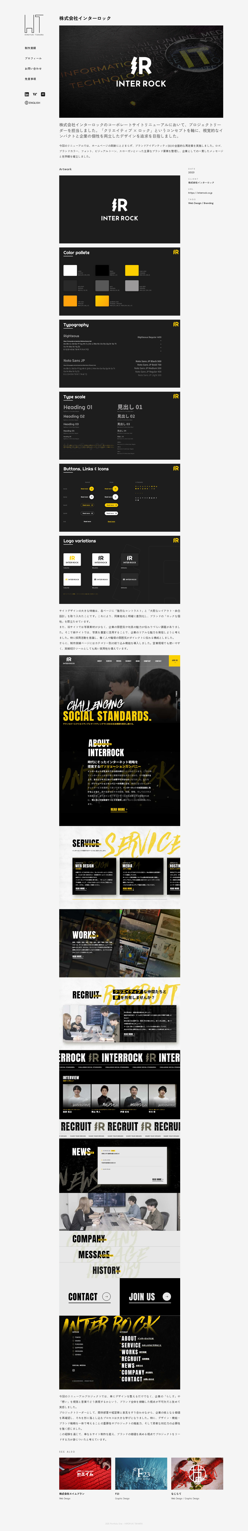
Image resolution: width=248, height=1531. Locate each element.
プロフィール (33, 58)
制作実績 (30, 48)
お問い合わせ (33, 68)
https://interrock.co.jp (200, 192)
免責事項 (30, 79)
